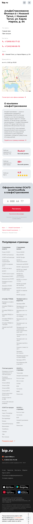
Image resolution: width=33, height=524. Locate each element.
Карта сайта (6, 473)
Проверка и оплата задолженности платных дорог (7, 372)
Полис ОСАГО (6, 252)
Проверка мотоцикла (20, 352)
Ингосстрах (20, 381)
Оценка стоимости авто (22, 348)
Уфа (3, 434)
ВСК (18, 386)
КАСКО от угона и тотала (22, 280)
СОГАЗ (18, 383)
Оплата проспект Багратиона (7, 394)
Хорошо (28, 518)
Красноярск (5, 426)
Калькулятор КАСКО (22, 264)
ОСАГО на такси (7, 268)
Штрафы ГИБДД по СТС (7, 306)
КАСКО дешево (21, 294)
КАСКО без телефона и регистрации (20, 275)
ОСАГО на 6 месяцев (8, 257)
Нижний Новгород (7, 423)
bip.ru (3, 227)
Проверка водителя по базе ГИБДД (22, 356)
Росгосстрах (20, 378)
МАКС (18, 391)
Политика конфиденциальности (12, 475)
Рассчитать (16, 209)
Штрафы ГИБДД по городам (7, 323)
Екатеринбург (6, 418)
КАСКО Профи (21, 257)
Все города (5, 437)
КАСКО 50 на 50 (21, 288)
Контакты (18, 470)
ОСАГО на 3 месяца (8, 255)
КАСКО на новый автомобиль (21, 284)
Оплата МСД (6, 383)
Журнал (24, 470)
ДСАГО (4, 271)
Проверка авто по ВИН (22, 311)
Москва (4, 410)
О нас (4, 470)
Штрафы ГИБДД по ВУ (7, 311)
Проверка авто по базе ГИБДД (22, 307)
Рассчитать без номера (16, 214)
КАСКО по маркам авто (22, 291)
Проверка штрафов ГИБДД (7, 302)
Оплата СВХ (5, 385)
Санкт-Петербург (7, 413)
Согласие (19, 389)
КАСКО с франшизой (23, 267)
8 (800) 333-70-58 (10, 460)
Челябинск (5, 429)
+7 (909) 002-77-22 (12, 41)
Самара (4, 431)
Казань (4, 421)
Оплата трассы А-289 (6, 398)
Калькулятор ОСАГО (8, 279)
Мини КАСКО (20, 255)
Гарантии (10, 470)
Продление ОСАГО (7, 276)
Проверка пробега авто (22, 343)
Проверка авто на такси (22, 335)
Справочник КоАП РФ (7, 327)
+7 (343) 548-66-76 (12, 46)
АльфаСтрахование (14, 227)
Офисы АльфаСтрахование (10, 230)
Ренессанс (20, 394)
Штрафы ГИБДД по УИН (7, 315)
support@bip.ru (9, 456)
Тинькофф (20, 373)
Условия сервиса (7, 478)
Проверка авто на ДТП (22, 319)
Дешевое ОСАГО (7, 286)
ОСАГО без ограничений (6, 260)
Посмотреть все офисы (13, 97)
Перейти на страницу (14, 140)
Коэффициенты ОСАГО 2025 (6, 289)
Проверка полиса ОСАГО (7, 282)
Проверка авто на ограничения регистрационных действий (22, 329)
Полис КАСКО (20, 252)
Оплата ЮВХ (6, 388)
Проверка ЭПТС (21, 360)
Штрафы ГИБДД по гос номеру (7, 319)
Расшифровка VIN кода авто (22, 363)
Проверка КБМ (21, 303)
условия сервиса (16, 218)
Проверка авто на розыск (22, 323)
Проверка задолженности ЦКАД (7, 378)
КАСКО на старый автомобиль (22, 270)
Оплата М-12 (6, 391)
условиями (18, 517)
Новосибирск (6, 416)
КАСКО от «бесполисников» (22, 260)
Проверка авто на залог (22, 339)
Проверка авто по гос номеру (22, 315)
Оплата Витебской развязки (7, 402)
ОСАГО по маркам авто (7, 265)
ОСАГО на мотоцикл (8, 273)
